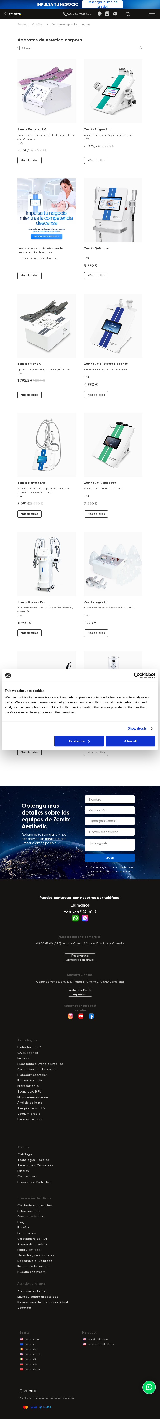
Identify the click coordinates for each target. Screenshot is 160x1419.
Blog (21, 1222)
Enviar (110, 858)
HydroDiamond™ (29, 1047)
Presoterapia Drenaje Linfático (40, 1063)
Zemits (22, 24)
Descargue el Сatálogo (35, 1260)
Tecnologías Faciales (33, 1160)
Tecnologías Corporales (35, 1165)
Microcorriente (28, 1085)
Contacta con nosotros (35, 1205)
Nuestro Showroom (32, 1271)
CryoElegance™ (29, 1052)
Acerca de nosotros (32, 1244)
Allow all (130, 741)
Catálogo (38, 24)
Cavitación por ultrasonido (37, 1069)
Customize (77, 741)
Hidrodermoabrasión (33, 1074)
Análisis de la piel (31, 1102)
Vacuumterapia (29, 1113)
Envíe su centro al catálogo (38, 1296)
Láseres (23, 1171)
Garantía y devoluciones (36, 1255)
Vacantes (25, 1307)
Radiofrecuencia (30, 1080)
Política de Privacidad (34, 1266)
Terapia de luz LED (31, 1108)
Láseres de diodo (30, 1119)
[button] (78, 14)
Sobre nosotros (29, 1211)
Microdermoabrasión (33, 1097)
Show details (137, 728)
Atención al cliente (32, 1291)
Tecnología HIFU (29, 1091)
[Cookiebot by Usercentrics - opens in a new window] (137, 675)
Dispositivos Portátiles (34, 1182)
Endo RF (23, 1058)
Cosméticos (27, 1176)
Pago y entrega (29, 1249)
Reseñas (24, 1227)
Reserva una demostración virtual (43, 1302)
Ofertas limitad (29, 1216)
